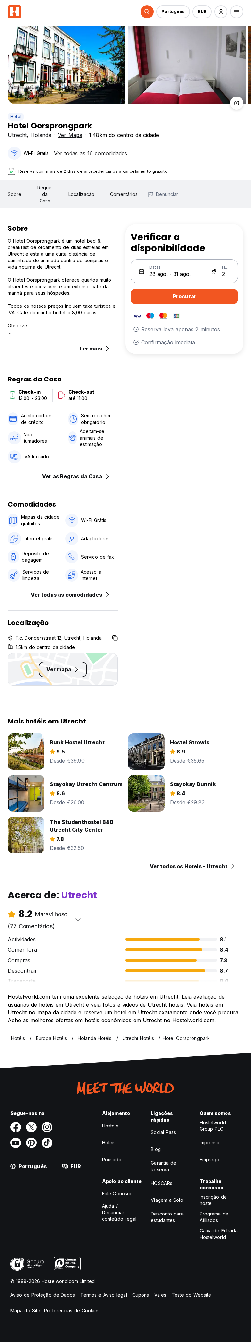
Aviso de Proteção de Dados (42, 1295)
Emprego (210, 1159)
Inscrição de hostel (213, 1200)
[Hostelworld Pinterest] (31, 1143)
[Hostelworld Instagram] (47, 1127)
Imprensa (210, 1142)
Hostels (110, 1125)
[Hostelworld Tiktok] (47, 1143)
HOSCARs (161, 1183)
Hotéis (109, 1142)
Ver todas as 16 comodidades (90, 153)
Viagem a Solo (167, 1200)
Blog (155, 1149)
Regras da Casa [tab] (45, 194)
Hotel (15, 116)
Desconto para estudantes (167, 1217)
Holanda (40, 135)
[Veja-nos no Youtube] (15, 1143)
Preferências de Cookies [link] (72, 1310)
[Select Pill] (147, 11)
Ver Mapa (70, 135)
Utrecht (17, 135)
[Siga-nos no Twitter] (31, 1127)
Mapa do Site (25, 1310)
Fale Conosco (117, 1193)
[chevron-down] (78, 919)
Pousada (111, 1159)
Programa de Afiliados (214, 1217)
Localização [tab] (81, 194)
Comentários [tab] (124, 194)
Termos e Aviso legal (103, 1295)
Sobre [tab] (15, 194)
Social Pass (163, 1132)
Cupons (140, 1295)
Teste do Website (191, 1295)
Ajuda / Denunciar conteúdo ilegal (119, 1212)
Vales (160, 1295)
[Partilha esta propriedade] (236, 103)
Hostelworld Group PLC (213, 1126)
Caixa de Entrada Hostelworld (219, 1234)
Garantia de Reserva (163, 1166)
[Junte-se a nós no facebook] (15, 1127)
